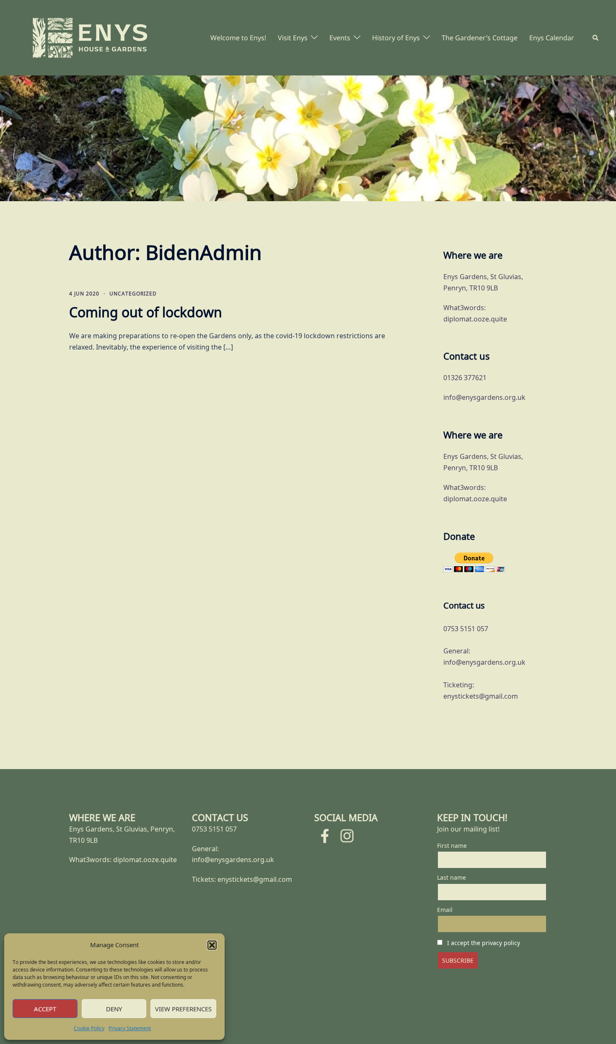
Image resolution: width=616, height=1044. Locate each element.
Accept (45, 1009)
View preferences (183, 1009)
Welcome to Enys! (238, 37)
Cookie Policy (89, 1028)
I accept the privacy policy (483, 943)
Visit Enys (293, 37)
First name (452, 846)
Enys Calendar (551, 37)
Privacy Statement (130, 1028)
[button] (212, 945)
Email (445, 910)
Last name (451, 877)
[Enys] (90, 36)
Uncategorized (133, 293)
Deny (114, 1009)
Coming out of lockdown (145, 312)
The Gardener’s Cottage (480, 37)
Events (339, 37)
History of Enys (396, 37)
